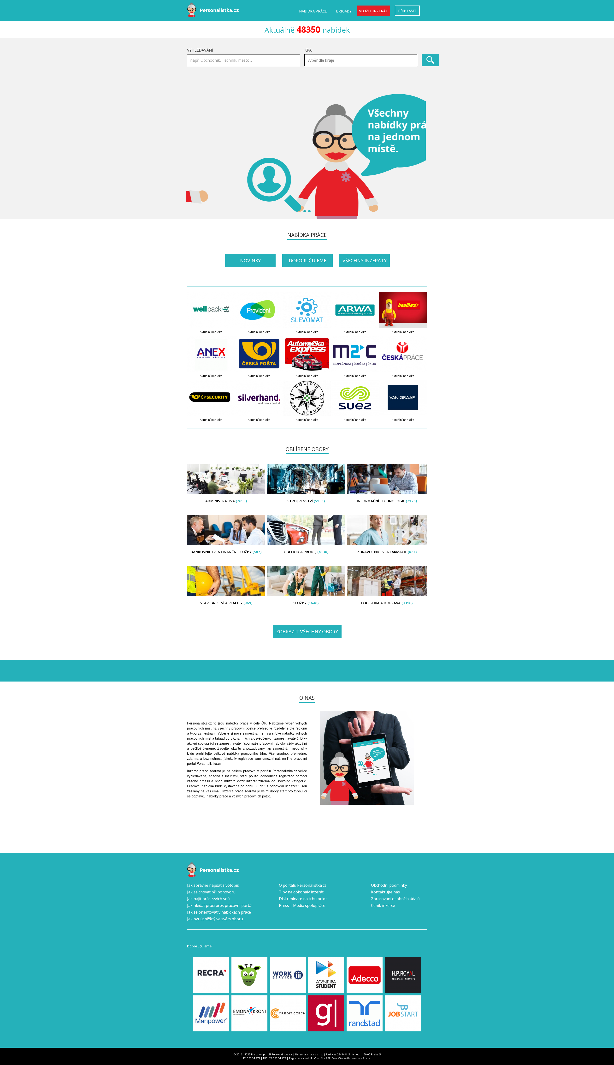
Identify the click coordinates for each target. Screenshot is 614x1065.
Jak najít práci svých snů (208, 898)
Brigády (344, 11)
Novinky (250, 260)
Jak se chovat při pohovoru (211, 892)
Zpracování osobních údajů (395, 898)
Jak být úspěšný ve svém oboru (215, 918)
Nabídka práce (313, 11)
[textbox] (362, 60)
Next (421, 156)
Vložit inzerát (373, 10)
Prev (193, 156)
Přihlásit (407, 10)
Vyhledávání (200, 50)
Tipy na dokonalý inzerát (301, 892)
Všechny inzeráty (364, 260)
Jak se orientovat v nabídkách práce (219, 912)
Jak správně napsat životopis (213, 885)
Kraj (308, 50)
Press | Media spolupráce (302, 905)
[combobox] (360, 60)
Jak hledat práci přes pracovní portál (219, 905)
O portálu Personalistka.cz (302, 885)
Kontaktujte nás (385, 892)
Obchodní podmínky (389, 885)
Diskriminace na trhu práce (303, 898)
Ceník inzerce (383, 905)
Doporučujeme (307, 260)
